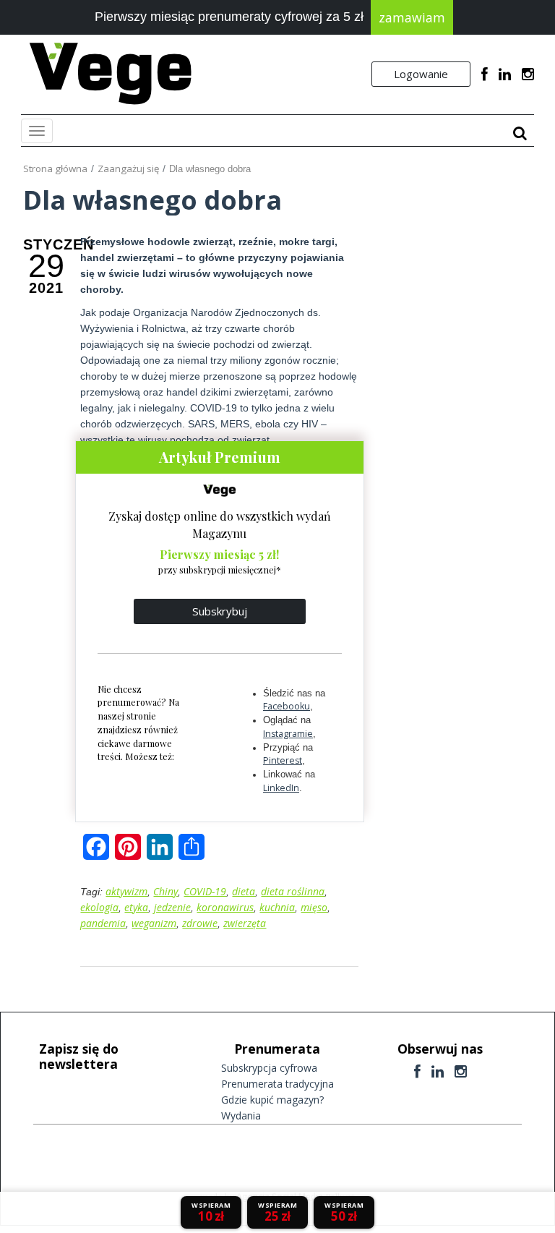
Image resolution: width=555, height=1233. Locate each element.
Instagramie (288, 734)
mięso (314, 907)
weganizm (154, 923)
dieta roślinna (292, 891)
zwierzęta (244, 923)
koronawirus (225, 907)
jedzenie (172, 907)
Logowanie (421, 74)
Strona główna (55, 168)
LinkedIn (281, 788)
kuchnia (277, 907)
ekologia (99, 907)
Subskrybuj (219, 611)
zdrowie (200, 923)
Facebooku (286, 706)
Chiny (165, 891)
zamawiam (412, 17)
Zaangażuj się (128, 168)
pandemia (103, 923)
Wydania (241, 1115)
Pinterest (282, 760)
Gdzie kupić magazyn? (272, 1099)
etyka (136, 907)
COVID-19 (205, 891)
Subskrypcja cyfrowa (269, 1068)
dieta (243, 891)
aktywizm (126, 891)
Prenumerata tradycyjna (277, 1084)
